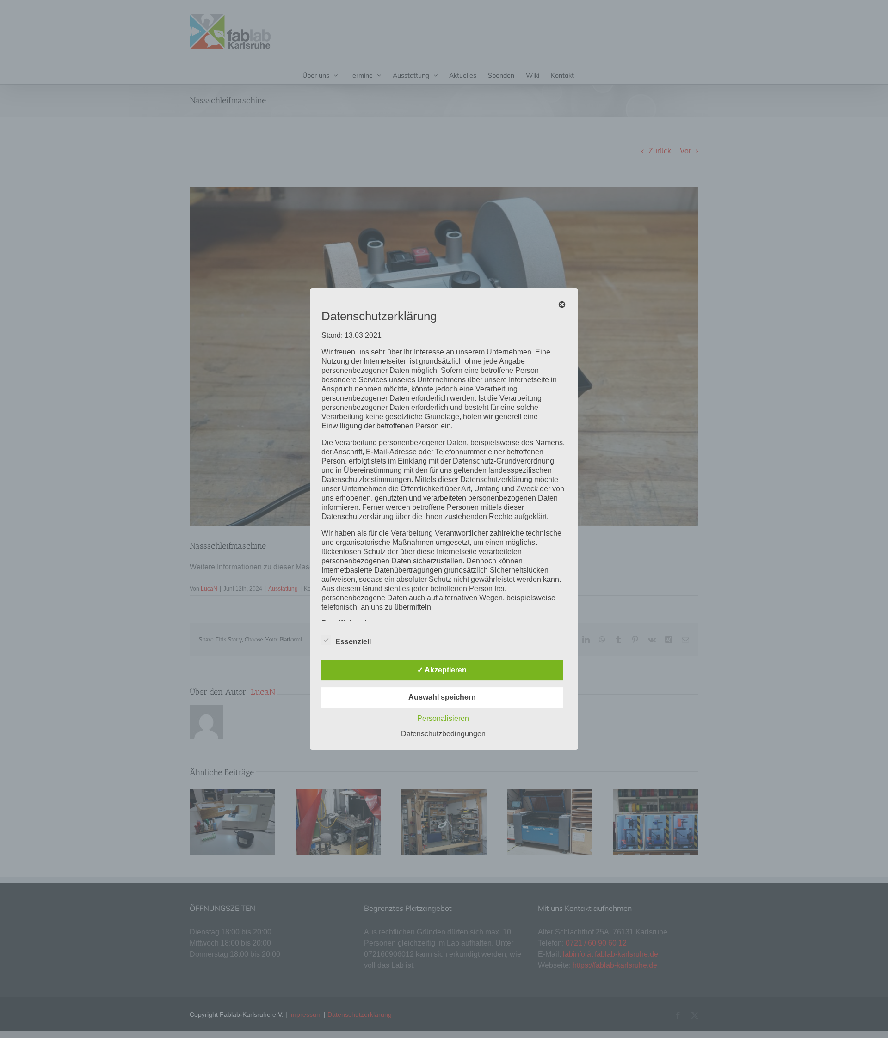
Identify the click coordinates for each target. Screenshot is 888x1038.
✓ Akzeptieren (442, 670)
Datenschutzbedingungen (443, 734)
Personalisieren (443, 718)
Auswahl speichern (442, 697)
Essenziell (353, 642)
